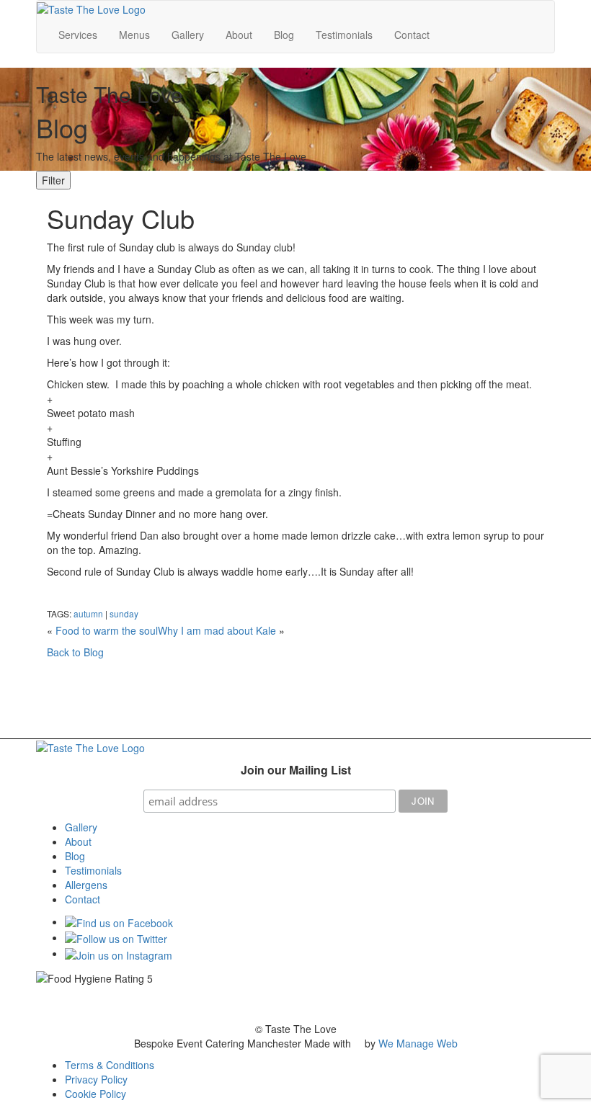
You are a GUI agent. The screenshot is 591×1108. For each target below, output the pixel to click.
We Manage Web (418, 1043)
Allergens (86, 884)
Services (77, 34)
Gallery (188, 34)
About (239, 34)
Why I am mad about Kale (217, 630)
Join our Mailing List (296, 770)
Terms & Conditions (109, 1065)
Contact (412, 34)
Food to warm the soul (106, 630)
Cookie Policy (95, 1093)
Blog (284, 34)
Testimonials (344, 34)
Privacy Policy (96, 1079)
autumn (88, 613)
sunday (124, 613)
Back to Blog (75, 652)
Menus (134, 34)
